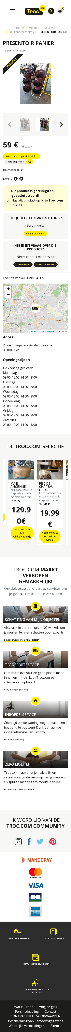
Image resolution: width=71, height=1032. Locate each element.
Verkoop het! (36, 233)
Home (20, 28)
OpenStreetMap (47, 331)
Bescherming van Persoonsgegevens (35, 1021)
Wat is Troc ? (23, 1007)
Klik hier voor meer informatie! (19, 789)
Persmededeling (27, 1011)
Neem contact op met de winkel (21, 156)
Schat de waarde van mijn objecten (21, 639)
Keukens (49, 28)
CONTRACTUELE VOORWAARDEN (36, 1016)
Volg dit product (20, 161)
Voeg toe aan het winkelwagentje (22, 533)
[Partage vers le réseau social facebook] (16, 179)
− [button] (8, 294)
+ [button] (8, 288)
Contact (50, 1011)
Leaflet (32, 331)
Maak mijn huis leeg (14, 739)
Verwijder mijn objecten (16, 689)
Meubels (34, 28)
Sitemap (56, 1026)
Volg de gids (48, 1007)
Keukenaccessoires (21, 32)
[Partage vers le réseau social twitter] (21, 179)
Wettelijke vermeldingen (27, 1026)
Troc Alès (35, 278)
